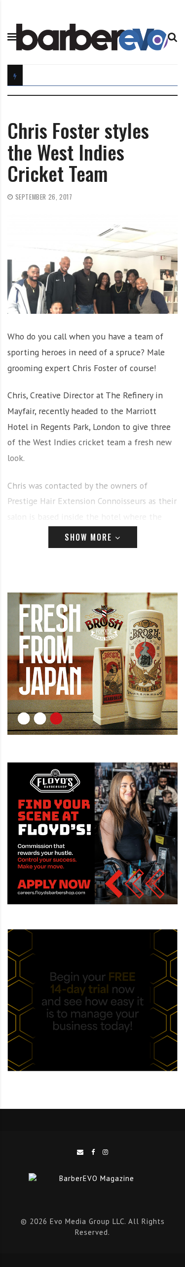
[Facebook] (93, 1152)
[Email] (80, 1152)
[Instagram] (106, 1152)
